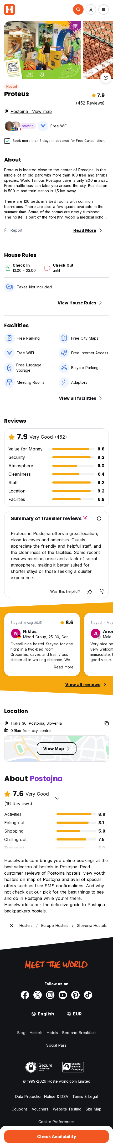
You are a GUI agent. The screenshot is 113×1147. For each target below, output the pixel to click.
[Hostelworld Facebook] (25, 995)
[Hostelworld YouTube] (63, 995)
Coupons (20, 1109)
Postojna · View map (31, 111)
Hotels (52, 1032)
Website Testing (67, 1109)
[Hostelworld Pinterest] (75, 995)
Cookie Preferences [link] (56, 1121)
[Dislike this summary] (102, 591)
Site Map (93, 1109)
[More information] (99, 518)
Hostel (11, 87)
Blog (21, 1032)
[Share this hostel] (105, 77)
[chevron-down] (57, 798)
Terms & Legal (85, 1096)
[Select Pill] (78, 9)
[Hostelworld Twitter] (37, 995)
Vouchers (40, 1109)
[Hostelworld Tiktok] (88, 995)
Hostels (36, 1032)
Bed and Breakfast (79, 1032)
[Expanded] (11, 925)
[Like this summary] (89, 591)
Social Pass (56, 1045)
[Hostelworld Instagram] (50, 995)
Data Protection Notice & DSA (41, 1096)
